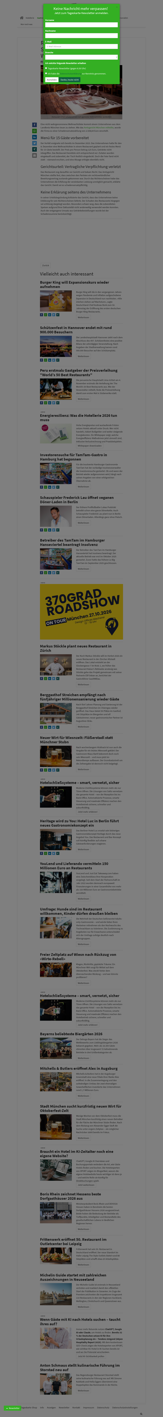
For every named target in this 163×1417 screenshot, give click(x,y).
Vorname (49, 20)
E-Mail (49, 41)
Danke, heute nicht (70, 79)
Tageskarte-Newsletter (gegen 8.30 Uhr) (67, 68)
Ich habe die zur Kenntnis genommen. (77, 73)
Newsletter (13, 1408)
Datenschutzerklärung (70, 73)
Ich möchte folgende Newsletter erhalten (65, 63)
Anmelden (52, 79)
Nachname (50, 30)
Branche (49, 52)
